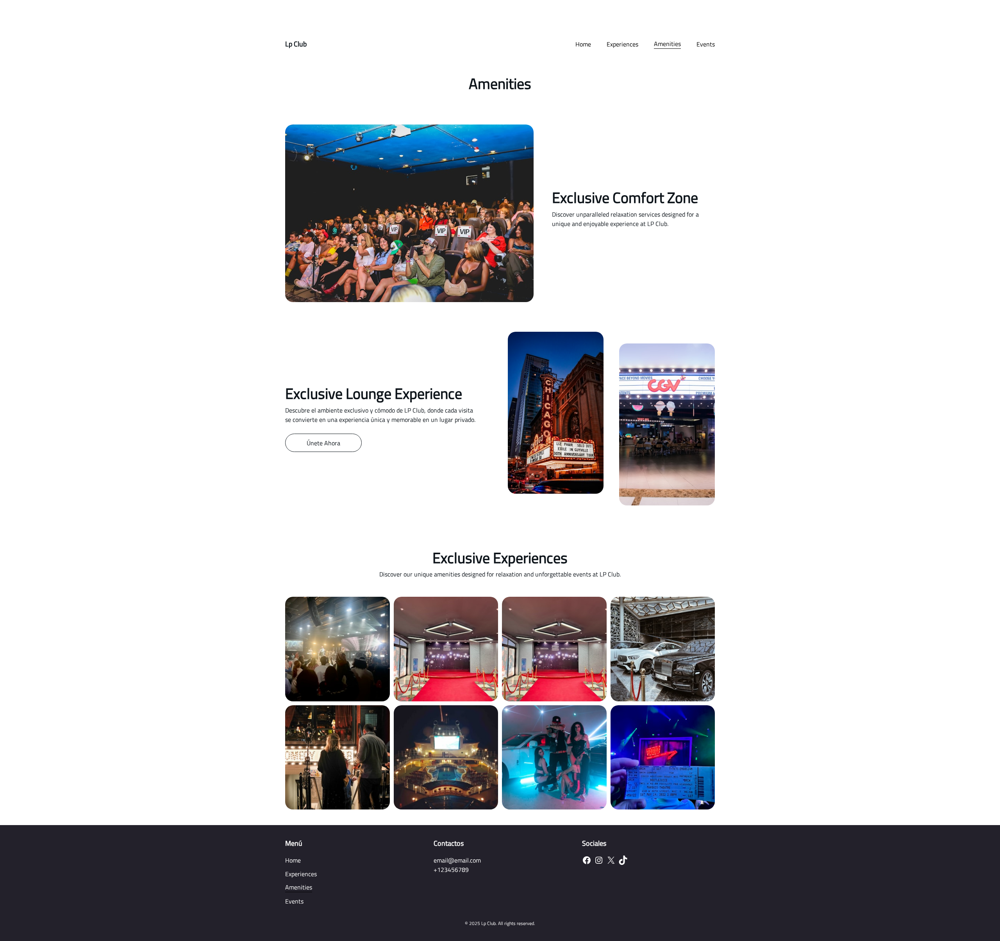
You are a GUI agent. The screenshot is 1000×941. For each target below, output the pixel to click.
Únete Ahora (323, 443)
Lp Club (296, 44)
